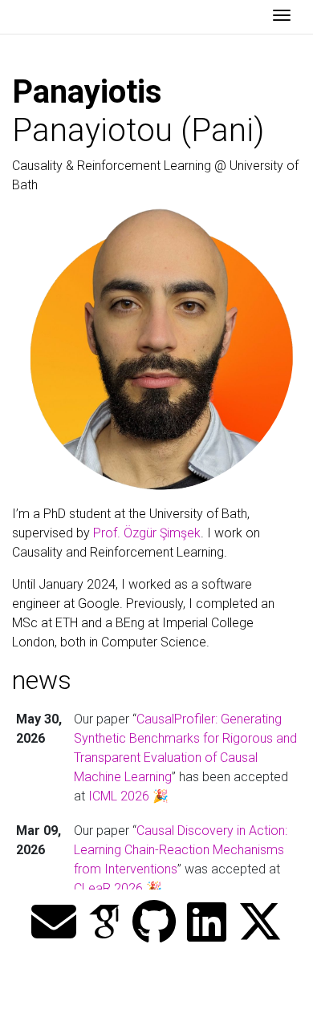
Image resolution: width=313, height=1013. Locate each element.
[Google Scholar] (104, 923)
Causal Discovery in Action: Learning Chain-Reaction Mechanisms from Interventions (180, 850)
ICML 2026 (118, 796)
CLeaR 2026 (108, 888)
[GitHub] (154, 923)
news (41, 680)
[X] (260, 923)
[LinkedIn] (206, 923)
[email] (53, 923)
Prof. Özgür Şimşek (147, 533)
